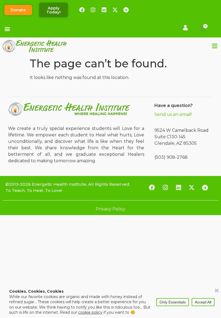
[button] (7, 28)
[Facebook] (82, 10)
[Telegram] (126, 10)
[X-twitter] (115, 10)
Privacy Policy (110, 209)
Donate (18, 9)
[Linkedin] (104, 10)
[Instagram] (93, 10)
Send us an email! (173, 114)
